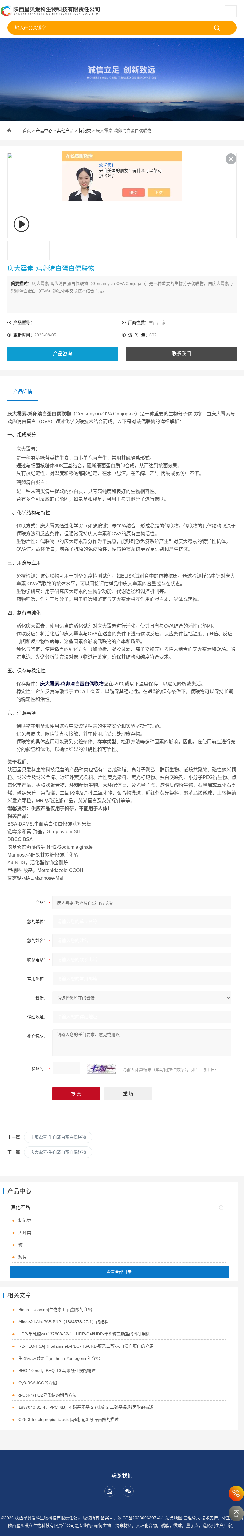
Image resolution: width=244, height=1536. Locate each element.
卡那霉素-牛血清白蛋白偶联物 (58, 1137)
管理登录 (191, 1517)
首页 (27, 130)
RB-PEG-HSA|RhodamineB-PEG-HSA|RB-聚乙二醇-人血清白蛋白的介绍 (86, 1346)
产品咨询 (62, 353)
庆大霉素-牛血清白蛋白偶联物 (58, 1152)
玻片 (22, 1257)
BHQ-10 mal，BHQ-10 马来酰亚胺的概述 (57, 1370)
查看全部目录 (119, 1271)
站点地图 (173, 1517)
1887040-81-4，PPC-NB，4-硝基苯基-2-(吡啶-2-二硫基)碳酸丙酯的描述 (85, 1407)
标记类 (85, 130)
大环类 (24, 1232)
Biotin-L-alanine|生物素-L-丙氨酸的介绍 (55, 1309)
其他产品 (65, 130)
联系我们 (181, 353)
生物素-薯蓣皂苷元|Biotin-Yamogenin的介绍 (59, 1358)
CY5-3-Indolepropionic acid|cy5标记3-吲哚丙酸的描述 (68, 1419)
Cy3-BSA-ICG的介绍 (37, 1382)
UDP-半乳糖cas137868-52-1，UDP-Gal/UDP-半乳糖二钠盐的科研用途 (84, 1334)
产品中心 (44, 130)
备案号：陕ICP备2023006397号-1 (132, 1517)
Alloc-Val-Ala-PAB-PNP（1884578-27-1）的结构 (63, 1321)
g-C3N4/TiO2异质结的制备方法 (47, 1395)
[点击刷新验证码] (101, 1069)
